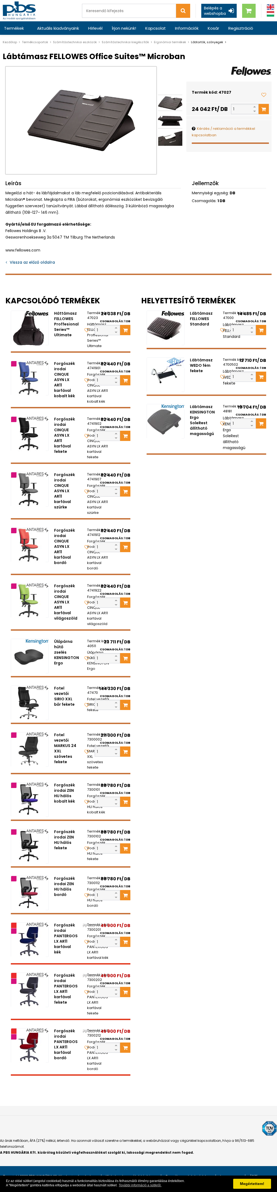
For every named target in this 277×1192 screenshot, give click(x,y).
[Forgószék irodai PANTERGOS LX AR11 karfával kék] (30, 939)
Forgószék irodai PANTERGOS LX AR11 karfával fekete (66, 989)
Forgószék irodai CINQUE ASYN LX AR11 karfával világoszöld (65, 602)
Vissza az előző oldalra (32, 262)
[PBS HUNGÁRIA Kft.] (19, 10)
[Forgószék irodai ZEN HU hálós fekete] (30, 846)
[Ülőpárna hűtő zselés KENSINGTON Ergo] (30, 656)
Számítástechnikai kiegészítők (125, 42)
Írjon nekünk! (124, 28)
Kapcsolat (155, 28)
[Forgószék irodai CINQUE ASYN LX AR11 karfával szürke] (30, 489)
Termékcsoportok (35, 42)
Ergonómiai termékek (170, 42)
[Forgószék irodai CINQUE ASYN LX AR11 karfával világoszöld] (30, 600)
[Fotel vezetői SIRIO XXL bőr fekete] (30, 702)
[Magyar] (270, 14)
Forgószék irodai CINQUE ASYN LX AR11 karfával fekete (64, 435)
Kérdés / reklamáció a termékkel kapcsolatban (223, 132)
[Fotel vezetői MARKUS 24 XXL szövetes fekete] (30, 749)
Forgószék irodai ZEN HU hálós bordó (64, 886)
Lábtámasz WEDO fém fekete (201, 365)
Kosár (213, 28)
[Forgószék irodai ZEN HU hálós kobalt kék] (30, 799)
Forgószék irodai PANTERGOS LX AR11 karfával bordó (66, 1044)
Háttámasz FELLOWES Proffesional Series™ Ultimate (66, 324)
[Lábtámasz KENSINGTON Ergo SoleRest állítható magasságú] (165, 421)
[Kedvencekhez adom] (264, 95)
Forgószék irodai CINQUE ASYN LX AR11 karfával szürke (64, 491)
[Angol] (270, 7)
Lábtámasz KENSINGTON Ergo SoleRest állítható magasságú (202, 420)
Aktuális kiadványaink (58, 28)
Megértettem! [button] (252, 1183)
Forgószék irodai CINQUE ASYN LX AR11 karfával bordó (64, 546)
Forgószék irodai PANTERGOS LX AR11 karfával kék (66, 938)
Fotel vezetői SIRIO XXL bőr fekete (64, 696)
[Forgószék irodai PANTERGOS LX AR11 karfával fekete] (30, 990)
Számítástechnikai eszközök (75, 42)
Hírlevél (95, 28)
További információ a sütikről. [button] (140, 1185)
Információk (187, 28)
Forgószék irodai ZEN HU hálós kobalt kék (64, 793)
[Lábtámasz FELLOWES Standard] (165, 328)
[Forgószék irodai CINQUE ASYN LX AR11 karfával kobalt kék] (30, 378)
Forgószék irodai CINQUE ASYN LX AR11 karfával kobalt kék (64, 380)
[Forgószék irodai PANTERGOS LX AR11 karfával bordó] (30, 1045)
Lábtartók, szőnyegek (207, 42)
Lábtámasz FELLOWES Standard (201, 319)
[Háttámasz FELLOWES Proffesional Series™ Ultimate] (30, 328)
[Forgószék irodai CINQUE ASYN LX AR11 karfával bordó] (30, 545)
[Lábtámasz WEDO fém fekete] (165, 374)
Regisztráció (240, 28)
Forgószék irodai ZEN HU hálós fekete (64, 840)
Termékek (14, 28)
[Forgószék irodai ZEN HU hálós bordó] (30, 893)
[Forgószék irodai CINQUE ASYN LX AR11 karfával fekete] (30, 433)
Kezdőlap (10, 42)
